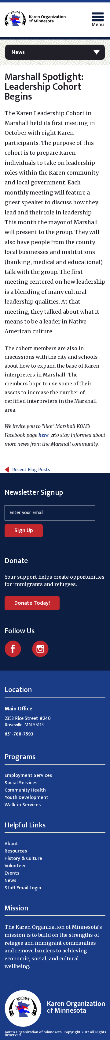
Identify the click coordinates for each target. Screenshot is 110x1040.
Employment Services (28, 775)
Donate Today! (32, 603)
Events (12, 873)
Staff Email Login (23, 888)
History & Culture (23, 858)
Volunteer (15, 866)
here (44, 435)
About (11, 844)
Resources (16, 851)
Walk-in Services (23, 805)
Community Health (25, 790)
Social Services (21, 783)
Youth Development (26, 797)
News (18, 52)
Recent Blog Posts (31, 470)
